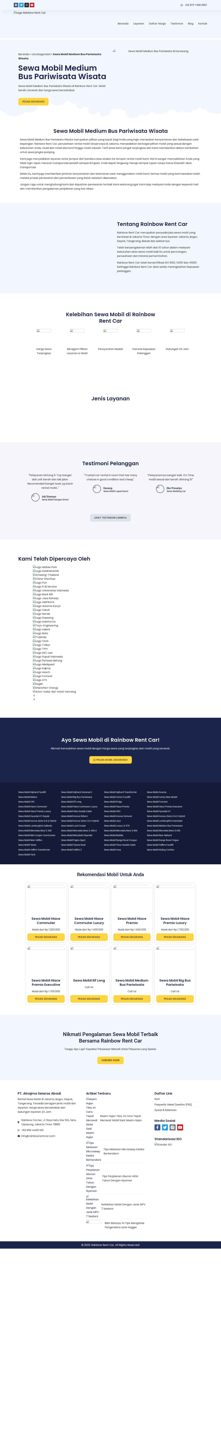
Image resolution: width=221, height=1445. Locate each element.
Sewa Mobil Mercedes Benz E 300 (35, 830)
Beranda (123, 23)
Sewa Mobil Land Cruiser (73, 825)
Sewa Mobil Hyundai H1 (159, 811)
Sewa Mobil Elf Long (71, 801)
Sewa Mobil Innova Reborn (74, 816)
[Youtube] (32, 5)
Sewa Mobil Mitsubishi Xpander (77, 835)
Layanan (138, 23)
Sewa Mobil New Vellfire (30, 840)
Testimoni (177, 23)
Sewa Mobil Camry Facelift (117, 797)
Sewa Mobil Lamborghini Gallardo (35, 825)
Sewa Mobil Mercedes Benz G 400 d (79, 830)
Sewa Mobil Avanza (156, 792)
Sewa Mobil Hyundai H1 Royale (33, 816)
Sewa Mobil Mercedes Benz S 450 (163, 830)
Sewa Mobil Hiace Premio (116, 806)
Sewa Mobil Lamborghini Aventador (165, 821)
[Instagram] (26, 5)
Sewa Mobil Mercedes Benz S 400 (120, 830)
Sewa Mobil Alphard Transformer (120, 792)
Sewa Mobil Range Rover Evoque (120, 840)
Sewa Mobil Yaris (26, 854)
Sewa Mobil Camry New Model (162, 797)
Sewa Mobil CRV (26, 801)
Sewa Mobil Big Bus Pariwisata (76, 797)
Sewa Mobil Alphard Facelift (32, 792)
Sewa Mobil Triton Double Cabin (120, 845)
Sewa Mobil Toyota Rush (73, 845)
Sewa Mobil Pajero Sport (73, 840)
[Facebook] (16, 5)
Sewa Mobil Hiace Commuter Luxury (79, 806)
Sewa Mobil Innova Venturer (118, 816)
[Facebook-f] (157, 1127)
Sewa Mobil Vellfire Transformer (34, 849)
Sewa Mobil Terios (27, 845)
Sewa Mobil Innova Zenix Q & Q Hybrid (37, 821)
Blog (190, 23)
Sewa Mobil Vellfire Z (71, 849)
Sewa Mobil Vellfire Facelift (160, 845)
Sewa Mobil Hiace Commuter (32, 806)
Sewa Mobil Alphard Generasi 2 (76, 792)
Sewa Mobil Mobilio (113, 835)
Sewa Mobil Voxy (112, 849)
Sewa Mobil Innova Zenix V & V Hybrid (80, 821)
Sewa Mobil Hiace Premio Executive (164, 806)
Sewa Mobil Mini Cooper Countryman (36, 835)
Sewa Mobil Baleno (27, 797)
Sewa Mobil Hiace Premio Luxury (34, 811)
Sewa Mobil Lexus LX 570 (117, 825)
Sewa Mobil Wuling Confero (160, 849)
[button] (54, 696)
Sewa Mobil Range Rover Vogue (163, 840)
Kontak (202, 23)
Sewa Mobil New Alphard (159, 835)
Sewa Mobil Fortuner (157, 801)
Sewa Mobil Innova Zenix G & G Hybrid (166, 816)
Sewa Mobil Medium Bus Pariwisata (165, 825)
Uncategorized (41, 54)
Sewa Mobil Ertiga (113, 801)
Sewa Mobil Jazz (112, 821)
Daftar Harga (157, 23)
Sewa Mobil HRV (112, 811)
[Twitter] (21, 5)
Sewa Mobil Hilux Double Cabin (76, 811)
